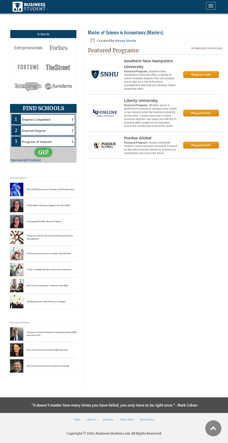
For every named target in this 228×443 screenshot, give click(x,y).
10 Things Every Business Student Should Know (49, 253)
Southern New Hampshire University (148, 64)
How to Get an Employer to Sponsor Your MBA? (48, 285)
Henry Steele (125, 41)
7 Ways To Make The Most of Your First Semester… (49, 269)
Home (77, 419)
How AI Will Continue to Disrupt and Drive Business (51, 189)
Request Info (201, 74)
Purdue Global (137, 138)
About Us (91, 419)
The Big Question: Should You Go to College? (46, 302)
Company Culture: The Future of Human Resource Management (50, 237)
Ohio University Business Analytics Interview (48, 366)
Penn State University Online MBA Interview (47, 350)
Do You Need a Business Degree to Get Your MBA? (48, 205)
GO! (43, 152)
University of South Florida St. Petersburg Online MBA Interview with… (52, 333)
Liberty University (141, 100)
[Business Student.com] (29, 6)
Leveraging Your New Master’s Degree (44, 221)
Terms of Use (126, 419)
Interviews (108, 419)
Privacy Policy (147, 419)
